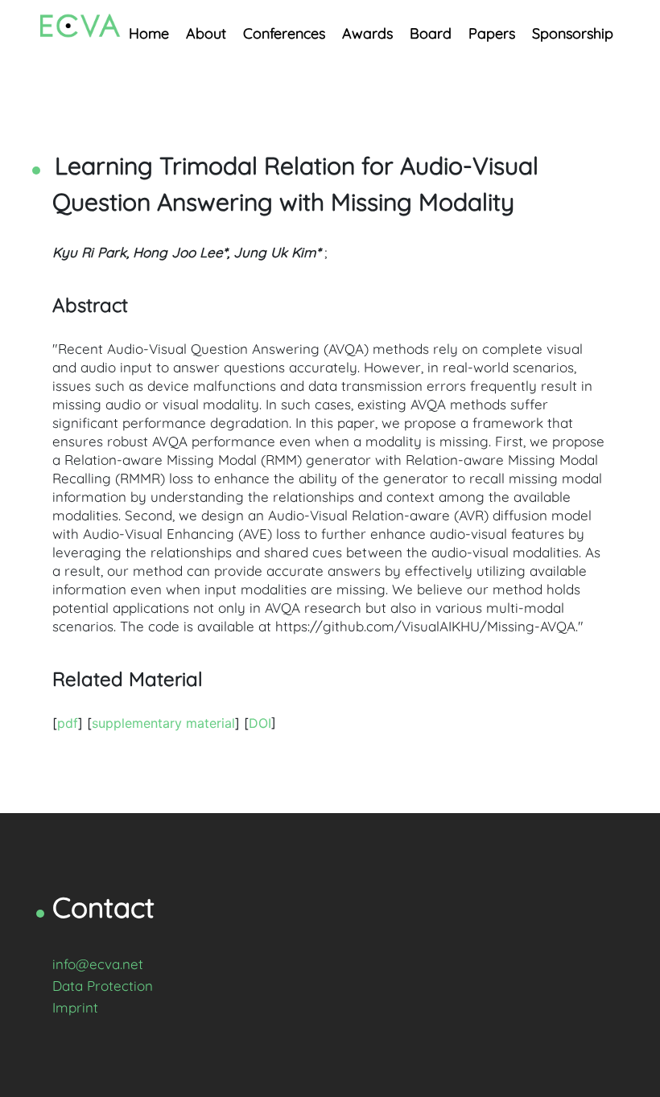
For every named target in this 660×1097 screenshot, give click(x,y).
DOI (260, 723)
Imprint (75, 1007)
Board (431, 33)
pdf (67, 723)
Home (149, 33)
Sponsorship (572, 33)
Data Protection (102, 985)
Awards (367, 33)
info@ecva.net (97, 963)
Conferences (284, 33)
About (206, 33)
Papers (491, 33)
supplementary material (163, 723)
